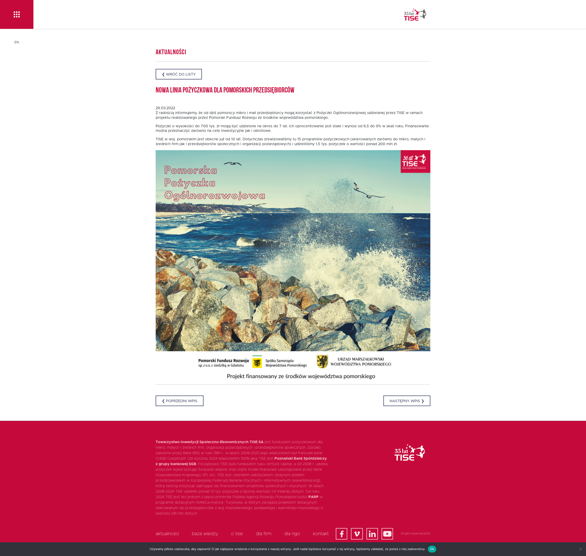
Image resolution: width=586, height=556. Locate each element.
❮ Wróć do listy (179, 74)
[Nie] (580, 549)
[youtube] (387, 534)
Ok (432, 549)
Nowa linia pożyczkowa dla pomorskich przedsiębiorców (225, 90)
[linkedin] (372, 534)
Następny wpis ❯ (407, 401)
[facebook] (341, 534)
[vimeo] (357, 534)
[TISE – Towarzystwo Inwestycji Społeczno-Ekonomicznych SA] (415, 14)
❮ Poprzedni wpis (179, 401)
